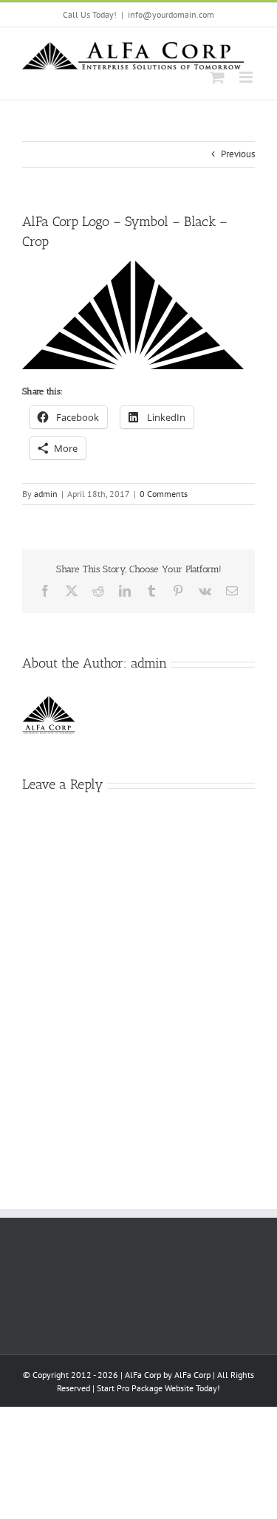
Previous (238, 154)
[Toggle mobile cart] (217, 77)
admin (46, 493)
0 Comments (164, 493)
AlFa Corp (192, 1374)
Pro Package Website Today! (168, 1387)
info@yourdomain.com (171, 14)
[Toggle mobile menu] (247, 77)
